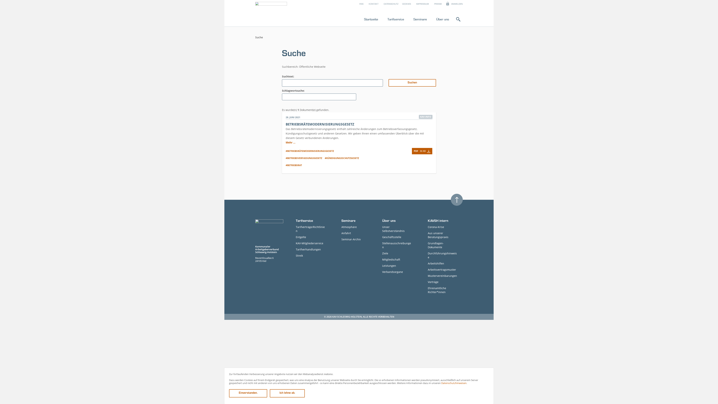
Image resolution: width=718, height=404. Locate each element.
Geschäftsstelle (391, 237)
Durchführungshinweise (442, 255)
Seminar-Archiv (351, 239)
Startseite (371, 19)
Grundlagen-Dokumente (436, 245)
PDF (420, 151)
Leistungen (389, 265)
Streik (299, 255)
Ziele (385, 253)
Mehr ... (290, 142)
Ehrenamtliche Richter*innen (437, 290)
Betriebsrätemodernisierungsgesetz (320, 124)
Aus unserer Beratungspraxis (438, 235)
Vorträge (433, 282)
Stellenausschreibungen (396, 245)
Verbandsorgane (392, 272)
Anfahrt (346, 233)
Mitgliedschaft (391, 259)
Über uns (442, 19)
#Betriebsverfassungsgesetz (304, 158)
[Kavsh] (271, 14)
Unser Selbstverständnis (393, 229)
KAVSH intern (438, 221)
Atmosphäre (349, 227)
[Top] (457, 200)
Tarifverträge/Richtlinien (310, 229)
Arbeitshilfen (436, 263)
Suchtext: (288, 76)
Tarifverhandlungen (308, 249)
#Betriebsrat (294, 165)
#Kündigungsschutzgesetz (342, 158)
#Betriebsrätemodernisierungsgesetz (310, 151)
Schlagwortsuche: (293, 90)
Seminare (420, 19)
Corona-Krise (436, 227)
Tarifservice (395, 19)
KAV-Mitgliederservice (309, 243)
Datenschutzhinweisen (454, 383)
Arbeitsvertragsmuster (442, 269)
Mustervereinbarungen (442, 276)
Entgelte (301, 237)
